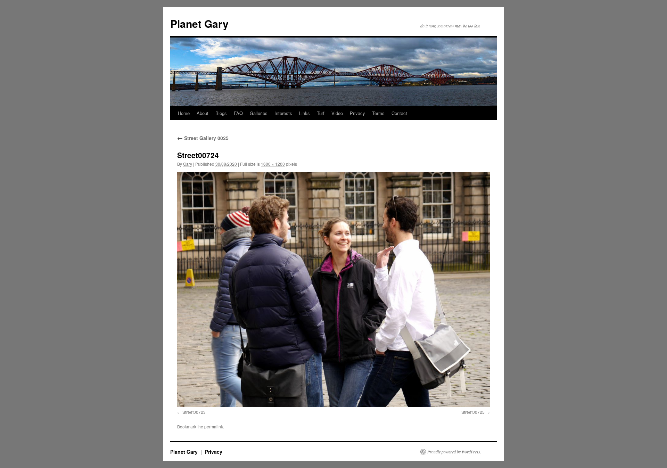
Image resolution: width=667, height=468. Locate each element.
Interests (283, 113)
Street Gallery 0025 (203, 137)
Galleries (258, 113)
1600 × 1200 (273, 164)
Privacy (357, 113)
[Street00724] (333, 289)
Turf (320, 113)
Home (184, 113)
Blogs (221, 113)
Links (304, 113)
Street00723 (194, 412)
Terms (378, 113)
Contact (399, 113)
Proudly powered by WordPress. (454, 451)
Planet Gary (199, 23)
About (202, 113)
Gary (187, 164)
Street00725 (473, 412)
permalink (213, 426)
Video (337, 113)
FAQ (238, 113)
